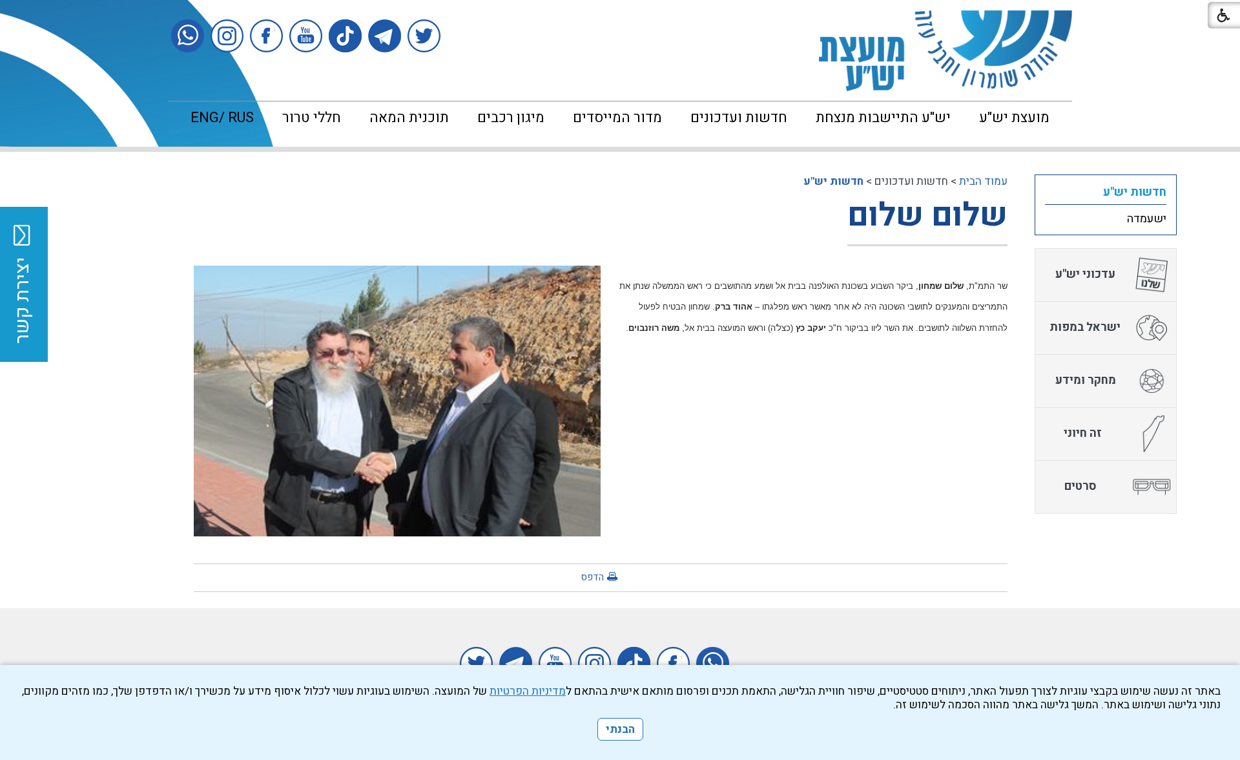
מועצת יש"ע (1014, 117)
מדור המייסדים (617, 117)
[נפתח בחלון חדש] (424, 35)
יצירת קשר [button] (22, 300)
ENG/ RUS (222, 117)
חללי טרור (311, 117)
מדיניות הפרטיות (528, 691)
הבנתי (620, 729)
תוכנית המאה (409, 117)
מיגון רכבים (510, 117)
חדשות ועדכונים (738, 117)
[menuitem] (1014, 117)
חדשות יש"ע (833, 181)
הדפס (592, 577)
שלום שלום (927, 215)
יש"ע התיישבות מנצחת (883, 117)
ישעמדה (1146, 218)
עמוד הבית (983, 181)
